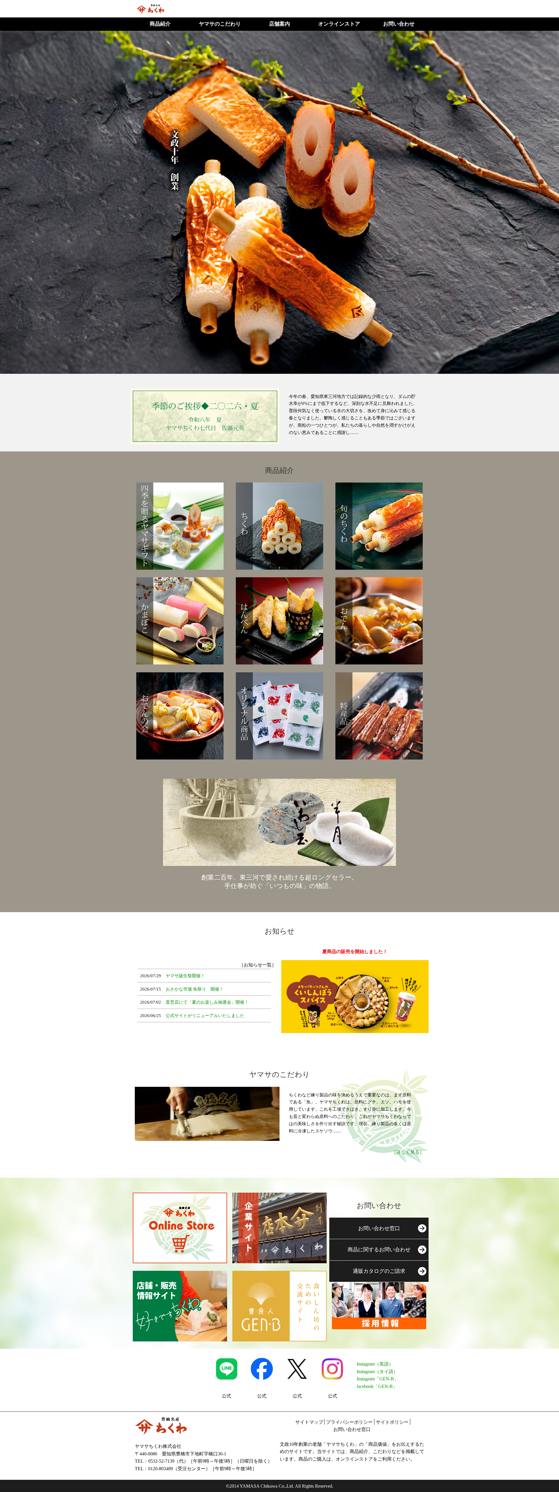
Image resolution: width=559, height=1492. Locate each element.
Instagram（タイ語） (377, 1371)
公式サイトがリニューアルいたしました (205, 1015)
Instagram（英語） (375, 1363)
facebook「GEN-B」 (377, 1386)
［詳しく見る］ (408, 1152)
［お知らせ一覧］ (257, 964)
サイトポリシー (392, 1422)
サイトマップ (309, 1422)
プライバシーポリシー (349, 1422)
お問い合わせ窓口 (352, 1429)
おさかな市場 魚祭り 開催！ (195, 989)
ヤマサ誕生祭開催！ (185, 975)
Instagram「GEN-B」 (378, 1378)
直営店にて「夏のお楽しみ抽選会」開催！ (207, 1002)
